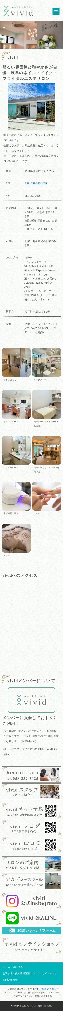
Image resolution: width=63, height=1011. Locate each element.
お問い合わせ (10, 979)
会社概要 (18, 967)
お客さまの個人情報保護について (21, 973)
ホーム (6, 967)
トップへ (18, 11)
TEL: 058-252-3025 (36, 183)
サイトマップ (49, 973)
